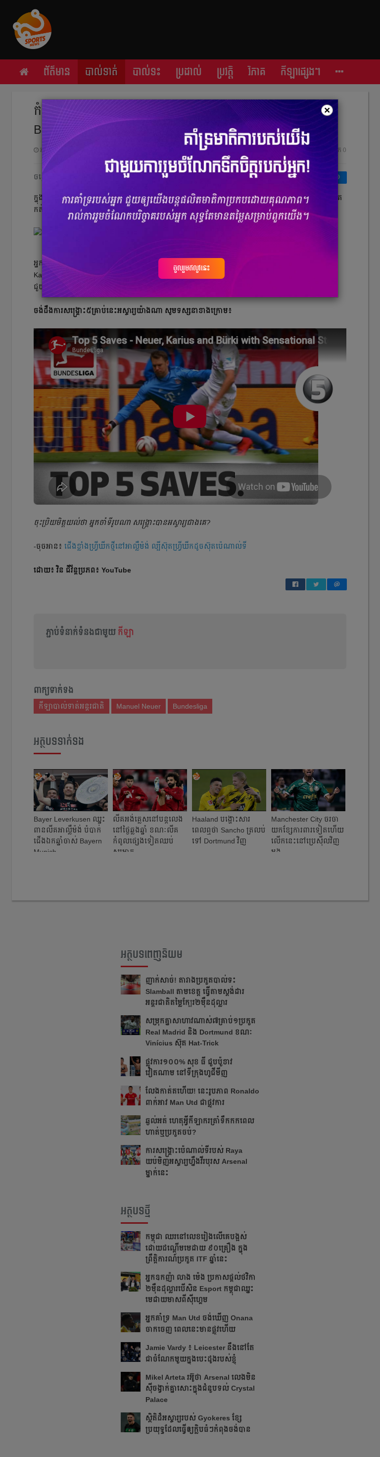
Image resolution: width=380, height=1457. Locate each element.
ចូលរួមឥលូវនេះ (191, 268)
